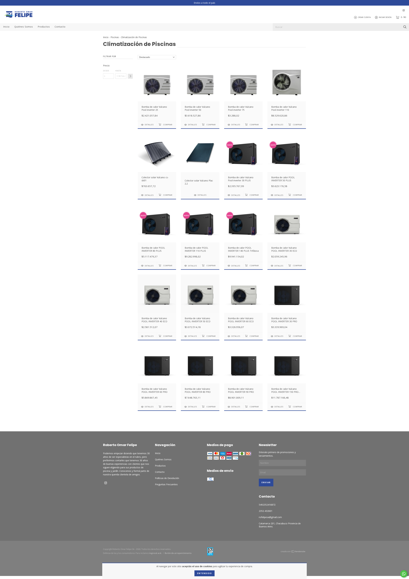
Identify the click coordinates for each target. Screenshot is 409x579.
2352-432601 (265, 510)
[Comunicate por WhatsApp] (403, 573)
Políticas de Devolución (167, 478)
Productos (44, 26)
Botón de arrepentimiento (178, 553)
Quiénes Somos (23, 26)
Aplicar (130, 76)
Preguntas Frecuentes (166, 484)
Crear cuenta (364, 17)
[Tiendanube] (293, 552)
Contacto (60, 26)
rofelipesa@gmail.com (270, 517)
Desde (106, 71)
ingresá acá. (155, 553)
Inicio (6, 26)
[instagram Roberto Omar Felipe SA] (403, 10)
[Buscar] (405, 27)
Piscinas (115, 37)
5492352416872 (267, 504)
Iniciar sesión (385, 17)
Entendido (204, 573)
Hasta (118, 71)
